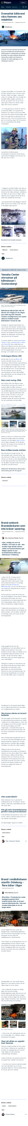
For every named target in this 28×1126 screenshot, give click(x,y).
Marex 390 (19, 359)
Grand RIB (7, 344)
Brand (4, 1106)
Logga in (23, 2)
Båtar (2, 7)
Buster (23, 340)
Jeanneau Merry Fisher (18, 342)
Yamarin (3, 342)
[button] (14, 38)
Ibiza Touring (20, 440)
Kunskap (14, 7)
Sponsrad (4, 480)
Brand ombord (14, 250)
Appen (21, 7)
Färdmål (8, 7)
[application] (14, 38)
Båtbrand (4, 250)
